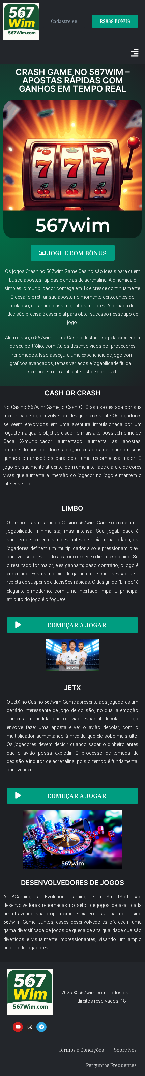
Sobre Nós (125, 1050)
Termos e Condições (81, 1050)
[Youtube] (18, 1027)
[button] (135, 53)
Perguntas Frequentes (111, 1065)
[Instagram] (30, 1027)
